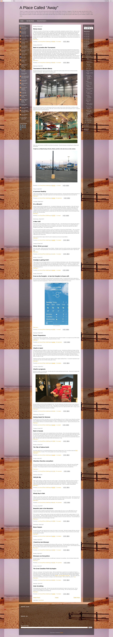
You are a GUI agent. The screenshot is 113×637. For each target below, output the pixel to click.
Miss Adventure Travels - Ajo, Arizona (24, 100)
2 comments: (59, 363)
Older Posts (77, 597)
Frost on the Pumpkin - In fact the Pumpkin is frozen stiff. (51, 276)
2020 (86, 43)
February (88, 120)
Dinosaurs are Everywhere (41, 556)
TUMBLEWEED (24, 54)
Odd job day (37, 477)
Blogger (61, 632)
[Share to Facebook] (67, 41)
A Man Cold (36, 221)
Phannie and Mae (24, 107)
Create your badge (87, 133)
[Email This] (63, 41)
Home (21, 20)
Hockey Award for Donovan (41, 417)
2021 (86, 41)
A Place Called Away (87, 131)
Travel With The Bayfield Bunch (24, 46)
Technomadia (24, 73)
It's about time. (24, 38)
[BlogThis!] (65, 41)
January (88, 122)
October (88, 52)
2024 (86, 36)
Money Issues (37, 29)
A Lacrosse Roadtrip (39, 191)
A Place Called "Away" (39, 7)
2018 (86, 46)
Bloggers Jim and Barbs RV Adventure (62, 575)
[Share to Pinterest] (68, 41)
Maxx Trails (23, 57)
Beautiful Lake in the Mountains (43, 508)
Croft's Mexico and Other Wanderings (25, 77)
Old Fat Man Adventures (23, 32)
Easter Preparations (39, 335)
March (87, 118)
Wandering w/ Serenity (24, 61)
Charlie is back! (38, 348)
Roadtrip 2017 (24, 80)
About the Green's (41, 20)
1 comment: (58, 185)
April (87, 54)
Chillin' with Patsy (25, 35)
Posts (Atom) (41, 600)
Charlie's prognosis (39, 369)
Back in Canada (38, 431)
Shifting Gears (24, 104)
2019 (86, 44)
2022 (86, 39)
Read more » (35, 39)
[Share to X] (66, 41)
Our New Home (30, 20)
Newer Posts (36, 597)
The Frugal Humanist (23, 70)
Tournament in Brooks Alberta (42, 68)
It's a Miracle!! (37, 204)
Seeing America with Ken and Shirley (24, 65)
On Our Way (23, 92)
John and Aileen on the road (24, 28)
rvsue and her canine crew (24, 118)
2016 (86, 124)
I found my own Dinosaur (41, 542)
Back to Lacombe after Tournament (44, 47)
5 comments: (59, 240)
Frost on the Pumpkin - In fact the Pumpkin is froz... (89, 77)
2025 (86, 34)
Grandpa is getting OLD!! (41, 260)
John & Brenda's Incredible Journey (25, 111)
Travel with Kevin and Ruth (24, 42)
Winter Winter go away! (40, 246)
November (88, 51)
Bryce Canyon (37, 527)
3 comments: (59, 62)
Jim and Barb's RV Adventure (25, 50)
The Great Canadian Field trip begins (44, 568)
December (88, 49)
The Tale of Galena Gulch (41, 447)
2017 (86, 48)
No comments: (59, 198)
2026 (86, 33)
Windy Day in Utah (39, 493)
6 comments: (59, 41)
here (75, 576)
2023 (86, 38)
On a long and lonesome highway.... (24, 88)
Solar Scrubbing (38, 586)
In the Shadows (24, 114)
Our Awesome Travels (24, 96)
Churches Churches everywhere (43, 461)
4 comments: (59, 411)
